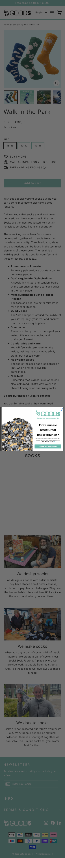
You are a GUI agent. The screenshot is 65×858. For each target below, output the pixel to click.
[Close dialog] (61, 409)
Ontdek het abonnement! (48, 446)
